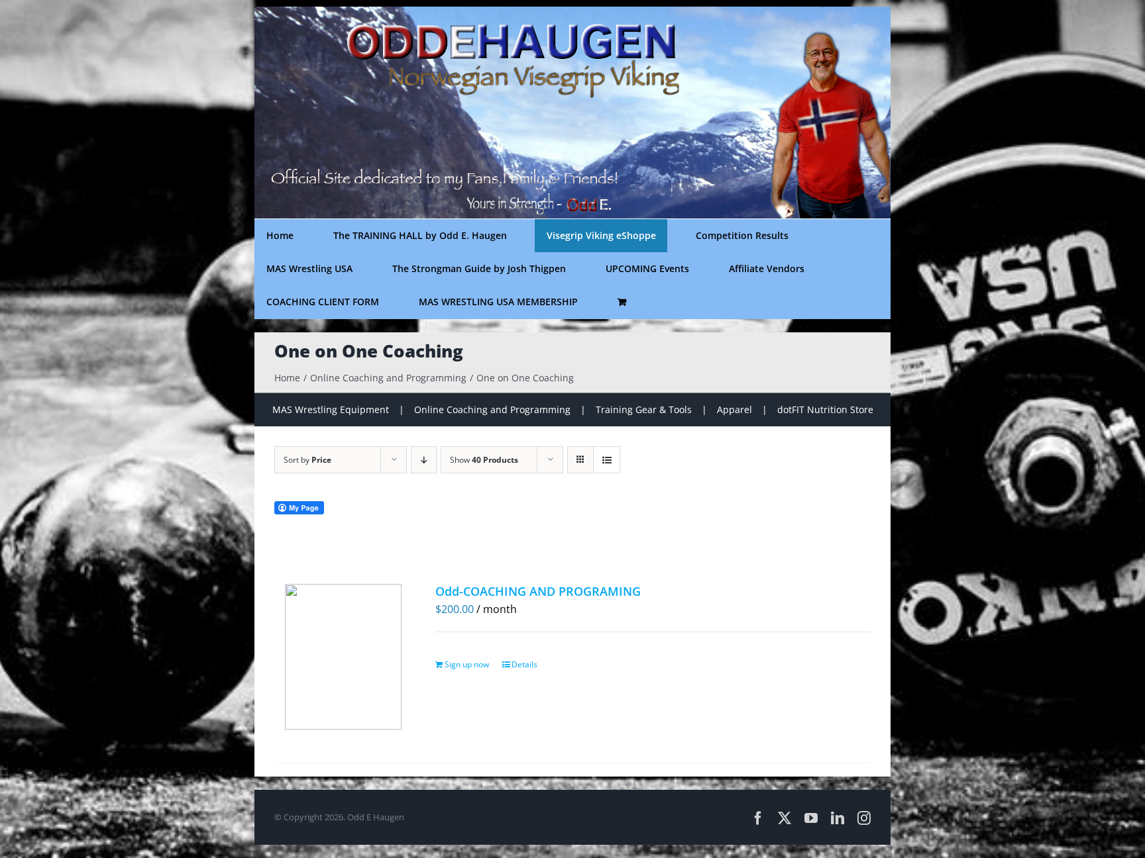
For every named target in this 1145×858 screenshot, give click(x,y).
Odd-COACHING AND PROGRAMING (538, 591)
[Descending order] (424, 459)
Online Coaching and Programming (492, 409)
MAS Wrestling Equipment (330, 409)
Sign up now (467, 664)
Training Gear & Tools (644, 409)
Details (524, 664)
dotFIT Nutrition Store (825, 409)
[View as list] (607, 460)
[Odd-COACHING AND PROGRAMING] (342, 657)
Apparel (734, 409)
